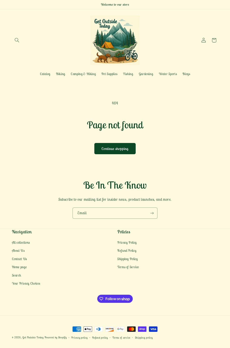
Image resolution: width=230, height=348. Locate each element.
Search (16, 275)
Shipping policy (144, 337)
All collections (21, 242)
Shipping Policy (127, 259)
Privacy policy (79, 337)
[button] (17, 40)
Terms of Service (128, 267)
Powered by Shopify (55, 337)
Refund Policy (126, 250)
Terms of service (121, 337)
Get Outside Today (33, 337)
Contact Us (19, 259)
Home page (19, 267)
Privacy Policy (127, 242)
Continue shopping (115, 148)
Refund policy (100, 337)
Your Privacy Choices (26, 283)
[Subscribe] (152, 213)
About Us (18, 250)
